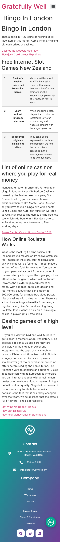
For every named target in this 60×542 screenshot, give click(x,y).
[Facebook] (21, 533)
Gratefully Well (24, 6)
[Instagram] (30, 533)
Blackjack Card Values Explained (21, 54)
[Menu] (53, 6)
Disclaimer (30, 523)
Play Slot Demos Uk (14, 410)
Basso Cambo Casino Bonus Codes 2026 (27, 232)
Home (30, 488)
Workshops (30, 495)
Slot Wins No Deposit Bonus (19, 406)
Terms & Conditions (30, 517)
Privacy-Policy (30, 510)
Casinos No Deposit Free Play (20, 50)
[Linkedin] (39, 533)
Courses (30, 501)
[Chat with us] (51, 522)
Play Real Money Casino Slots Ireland (24, 414)
